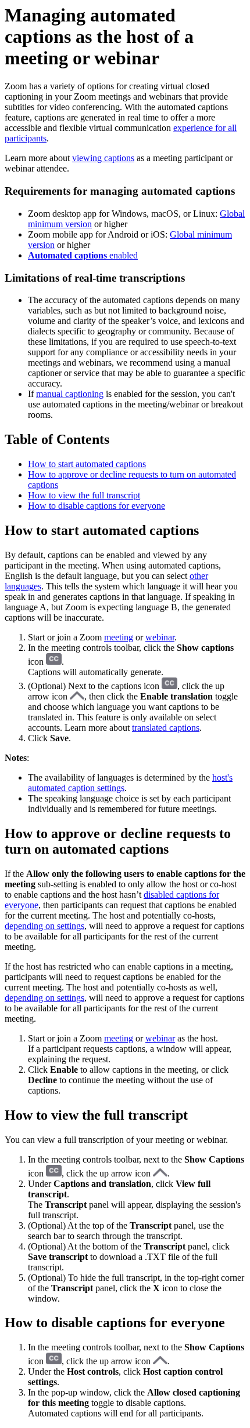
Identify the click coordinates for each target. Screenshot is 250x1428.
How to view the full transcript (84, 495)
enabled (83, 255)
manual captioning (69, 394)
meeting (118, 637)
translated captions (165, 728)
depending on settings (44, 926)
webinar (159, 637)
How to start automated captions (87, 464)
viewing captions (103, 158)
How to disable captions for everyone (96, 506)
